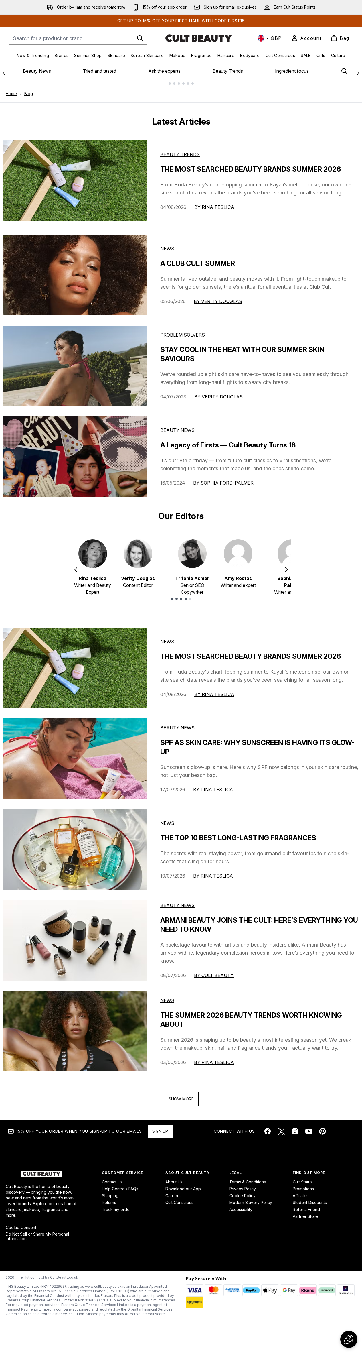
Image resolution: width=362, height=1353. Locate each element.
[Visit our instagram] (295, 1131)
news (167, 641)
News (167, 248)
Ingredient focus (292, 71)
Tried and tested (99, 71)
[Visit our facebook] (267, 1131)
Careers (173, 1195)
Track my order (116, 1209)
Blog (28, 93)
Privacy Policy (242, 1188)
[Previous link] (4, 73)
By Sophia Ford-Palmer (223, 483)
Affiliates (300, 1195)
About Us (174, 1181)
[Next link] (358, 73)
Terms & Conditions (247, 1181)
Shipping (110, 1195)
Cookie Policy (242, 1195)
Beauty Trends (228, 71)
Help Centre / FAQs (120, 1188)
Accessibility (240, 1209)
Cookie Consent (21, 1227)
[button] (349, 1339)
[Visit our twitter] (281, 1131)
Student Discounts (310, 1202)
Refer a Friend (306, 1209)
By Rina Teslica (214, 207)
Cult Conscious (179, 1202)
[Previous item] (75, 569)
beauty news (177, 728)
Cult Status (302, 1181)
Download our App (183, 1188)
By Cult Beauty (214, 975)
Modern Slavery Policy (250, 1202)
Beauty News (37, 71)
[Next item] (286, 569)
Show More (181, 1098)
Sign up (160, 1131)
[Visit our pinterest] (322, 1131)
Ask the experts (164, 71)
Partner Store (305, 1216)
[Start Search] (140, 38)
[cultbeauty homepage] (198, 38)
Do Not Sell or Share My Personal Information (37, 1236)
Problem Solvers (182, 335)
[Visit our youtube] (309, 1131)
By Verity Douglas (218, 301)
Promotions (303, 1188)
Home (11, 93)
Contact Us (112, 1181)
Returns (109, 1202)
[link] (306, 38)
